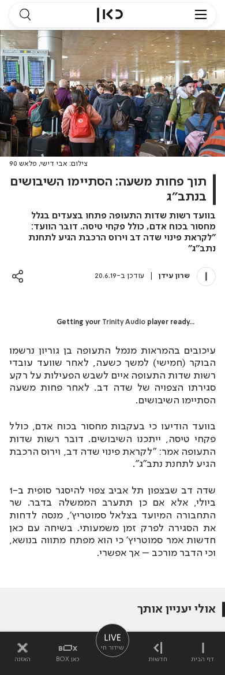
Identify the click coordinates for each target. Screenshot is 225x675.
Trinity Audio (123, 322)
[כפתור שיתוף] (17, 276)
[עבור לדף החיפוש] (25, 15)
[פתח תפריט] (200, 15)
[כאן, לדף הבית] (110, 15)
